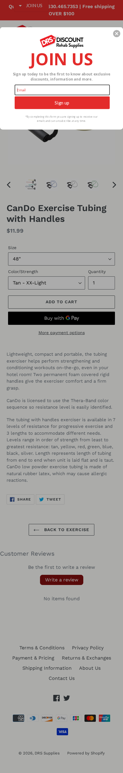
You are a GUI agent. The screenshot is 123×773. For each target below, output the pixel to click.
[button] (116, 33)
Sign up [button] (62, 102)
